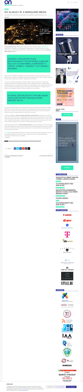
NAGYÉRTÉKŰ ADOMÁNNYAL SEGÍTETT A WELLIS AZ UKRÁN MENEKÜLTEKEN (66, 191)
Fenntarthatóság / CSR (60, 195)
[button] (78, 2)
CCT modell (7, 132)
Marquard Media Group (24, 141)
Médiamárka (6, 9)
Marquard (10, 141)
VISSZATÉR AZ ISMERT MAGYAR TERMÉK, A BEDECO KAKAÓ (67, 178)
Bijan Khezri (44, 46)
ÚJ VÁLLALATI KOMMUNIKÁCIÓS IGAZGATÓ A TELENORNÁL (13, 156)
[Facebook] (71, 2)
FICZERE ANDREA (62, 198)
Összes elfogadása (71, 386)
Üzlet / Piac (58, 181)
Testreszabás (50, 386)
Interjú (57, 200)
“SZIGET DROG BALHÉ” (68, 54)
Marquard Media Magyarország (35, 141)
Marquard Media (16, 141)
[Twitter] (75, 2)
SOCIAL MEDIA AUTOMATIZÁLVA (46, 155)
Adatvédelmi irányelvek (23, 390)
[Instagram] (73, 2)
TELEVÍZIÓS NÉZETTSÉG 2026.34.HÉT (64, 184)
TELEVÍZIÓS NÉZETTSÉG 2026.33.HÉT (64, 204)
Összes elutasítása (60, 386)
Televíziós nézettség (60, 187)
